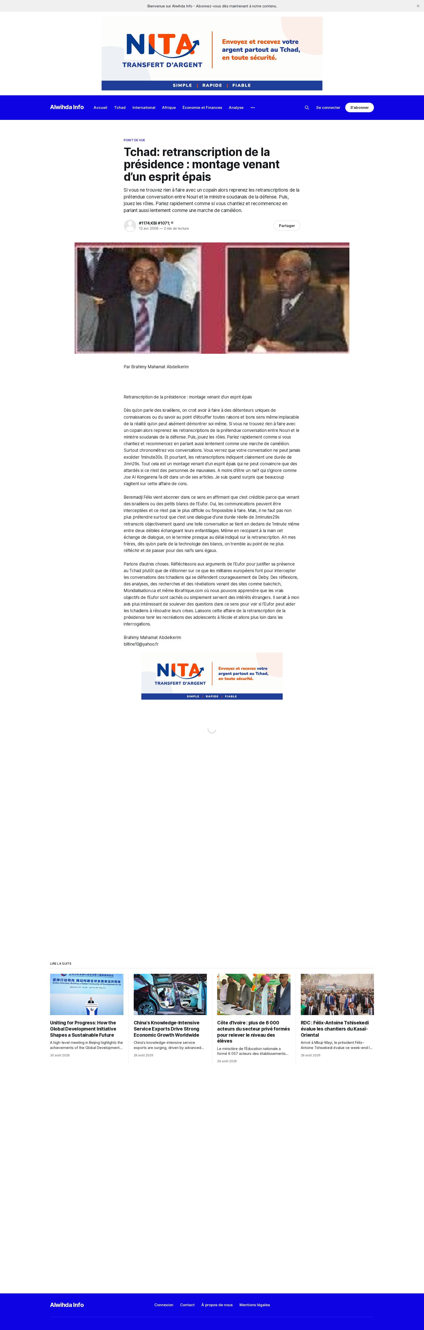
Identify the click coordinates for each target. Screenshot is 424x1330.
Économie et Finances (202, 107)
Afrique (169, 107)
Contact (187, 1304)
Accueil (100, 107)
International (143, 107)
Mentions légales (254, 1304)
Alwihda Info (67, 107)
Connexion (163, 1304)
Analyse (236, 107)
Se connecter (328, 107)
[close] (418, 6)
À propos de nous (217, 1304)
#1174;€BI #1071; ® (156, 223)
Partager (287, 225)
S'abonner (359, 107)
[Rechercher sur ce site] (307, 108)
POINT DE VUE (134, 140)
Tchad (120, 107)
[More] (253, 108)
